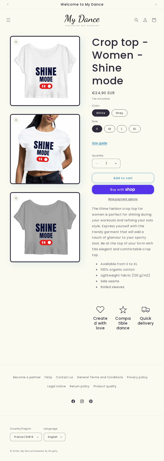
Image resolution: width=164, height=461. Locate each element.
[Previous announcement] (7, 4)
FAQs (48, 377)
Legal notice (56, 386)
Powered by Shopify (45, 451)
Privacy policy (137, 377)
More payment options (123, 199)
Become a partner (27, 377)
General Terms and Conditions (100, 377)
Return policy (80, 386)
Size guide (99, 143)
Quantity (97, 155)
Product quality (105, 386)
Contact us (64, 377)
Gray (119, 113)
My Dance (27, 451)
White (100, 113)
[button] (8, 20)
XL (134, 129)
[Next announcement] (156, 4)
